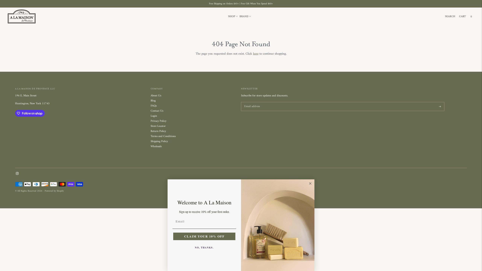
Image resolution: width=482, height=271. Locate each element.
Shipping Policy (159, 141)
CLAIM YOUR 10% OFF (204, 236)
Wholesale (156, 146)
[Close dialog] (310, 183)
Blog (153, 100)
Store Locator (158, 126)
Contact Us (157, 110)
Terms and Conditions (163, 136)
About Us (156, 95)
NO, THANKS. (204, 247)
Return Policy (158, 131)
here (256, 54)
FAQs (154, 105)
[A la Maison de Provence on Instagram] (17, 174)
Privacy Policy (158, 121)
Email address (251, 102)
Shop (231, 16)
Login (154, 116)
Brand (243, 16)
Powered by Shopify (54, 191)
